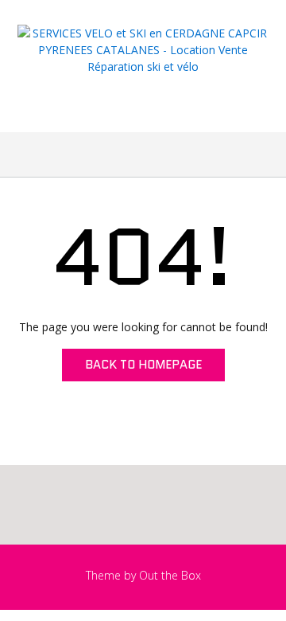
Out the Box (170, 575)
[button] (143, 154)
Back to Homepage (143, 364)
